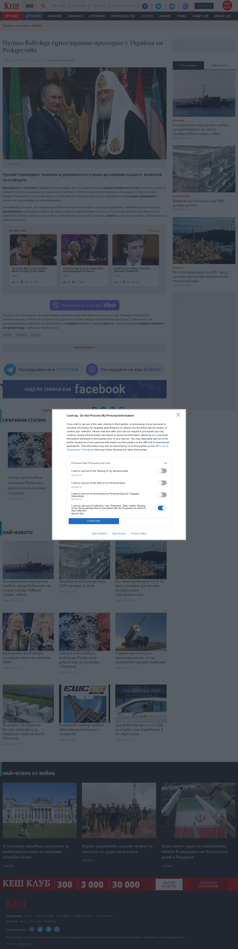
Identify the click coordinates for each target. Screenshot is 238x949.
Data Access (119, 533)
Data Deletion (99, 533)
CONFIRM (93, 521)
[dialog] (119, 474)
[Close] (179, 416)
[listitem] (119, 463)
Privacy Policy (138, 533)
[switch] (162, 470)
